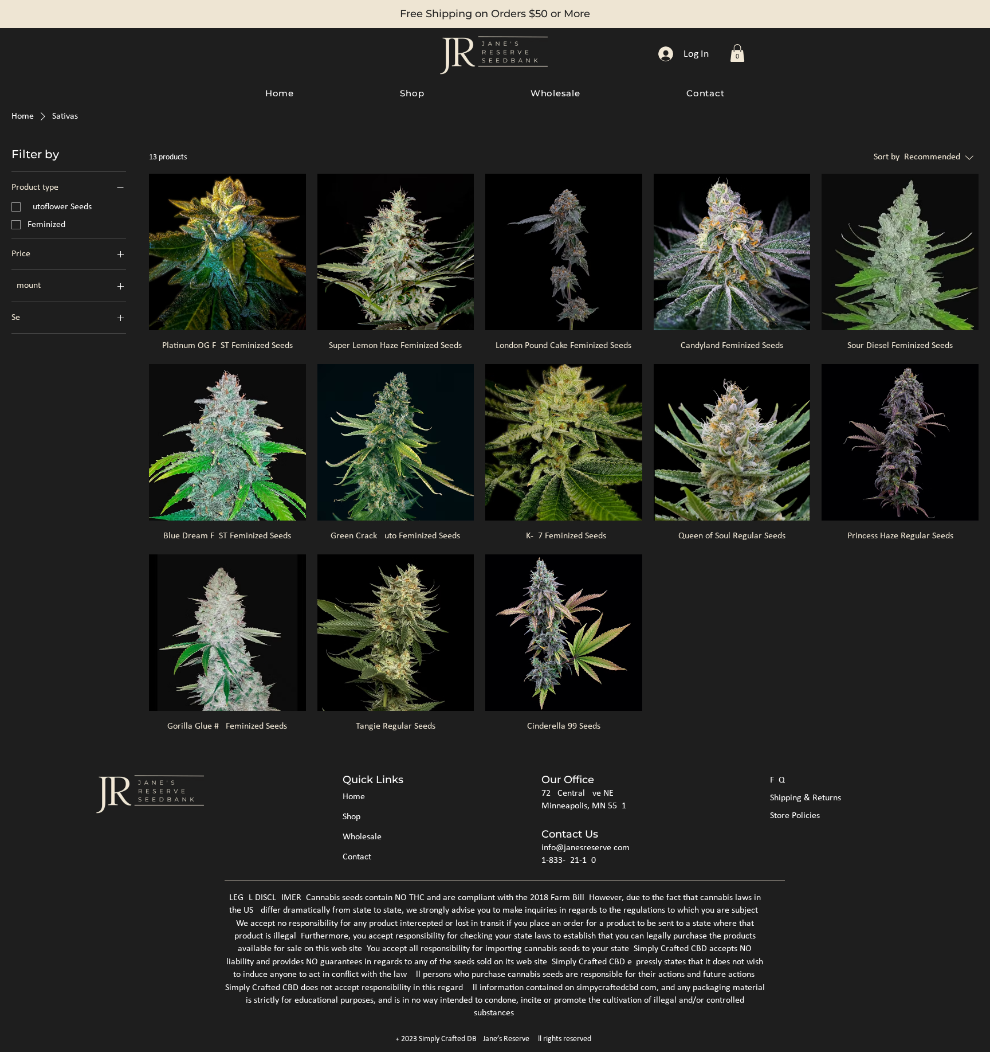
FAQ (777, 780)
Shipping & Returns (805, 798)
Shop (351, 817)
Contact (357, 857)
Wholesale (362, 837)
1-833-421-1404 (570, 860)
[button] (737, 53)
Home (354, 796)
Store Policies (795, 815)
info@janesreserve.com (585, 847)
